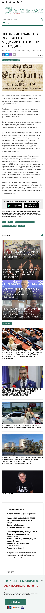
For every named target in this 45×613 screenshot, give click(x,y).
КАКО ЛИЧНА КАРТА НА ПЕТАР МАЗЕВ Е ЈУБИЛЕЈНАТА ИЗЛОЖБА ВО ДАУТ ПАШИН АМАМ (21, 254)
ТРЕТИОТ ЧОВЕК (8, 493)
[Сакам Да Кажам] (22, 16)
